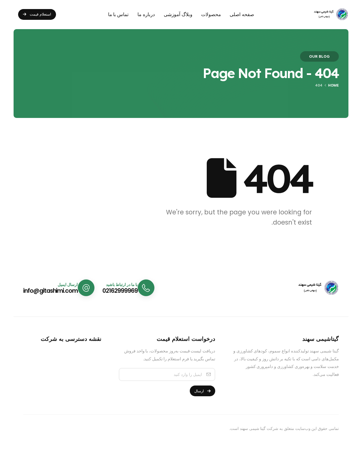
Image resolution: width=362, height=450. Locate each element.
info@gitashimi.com (50, 291)
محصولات (211, 14)
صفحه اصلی (242, 14)
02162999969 (119, 291)
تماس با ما (118, 14)
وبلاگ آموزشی (178, 14)
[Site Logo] (327, 14)
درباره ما (146, 14)
